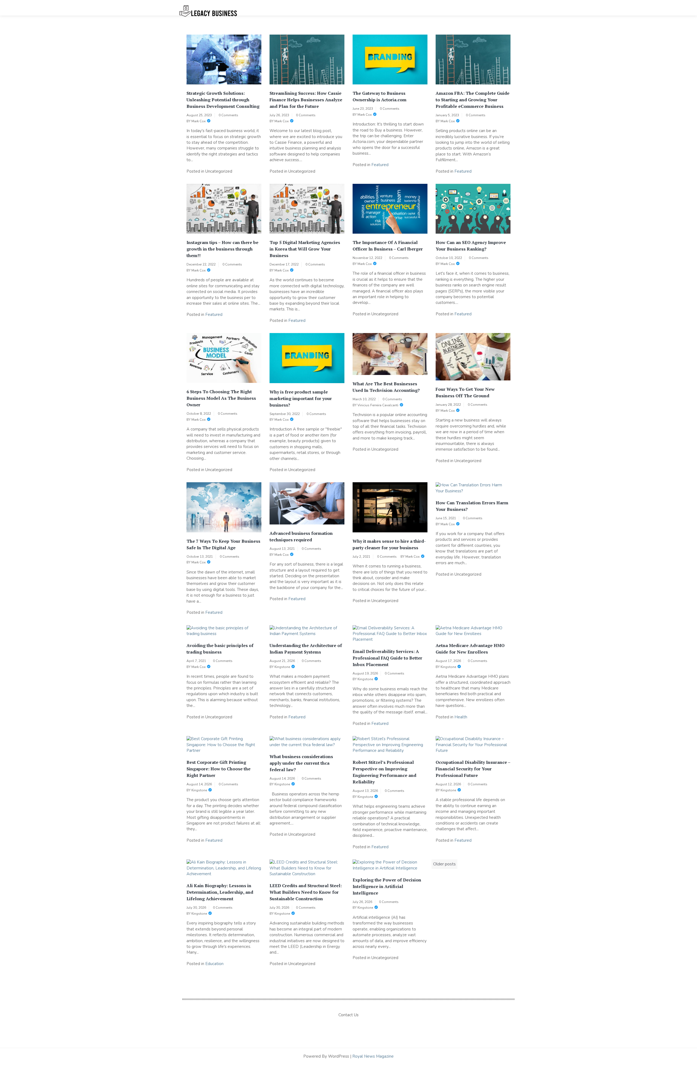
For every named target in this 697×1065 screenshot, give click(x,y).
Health (460, 717)
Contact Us (348, 1015)
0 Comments (228, 115)
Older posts (444, 864)
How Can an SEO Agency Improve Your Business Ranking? (471, 245)
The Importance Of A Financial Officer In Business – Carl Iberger (388, 245)
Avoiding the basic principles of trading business (220, 648)
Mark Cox (198, 121)
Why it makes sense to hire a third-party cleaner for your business (389, 544)
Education (214, 963)
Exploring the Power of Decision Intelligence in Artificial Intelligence (387, 886)
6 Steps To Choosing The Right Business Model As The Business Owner (221, 398)
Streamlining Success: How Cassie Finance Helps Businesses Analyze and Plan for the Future (306, 99)
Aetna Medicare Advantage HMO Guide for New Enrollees (470, 648)
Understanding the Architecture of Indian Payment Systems (306, 648)
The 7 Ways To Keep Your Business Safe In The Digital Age (223, 544)
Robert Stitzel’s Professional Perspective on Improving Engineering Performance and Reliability (384, 772)
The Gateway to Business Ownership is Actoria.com (379, 96)
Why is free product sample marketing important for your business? (301, 398)
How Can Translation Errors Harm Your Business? (472, 506)
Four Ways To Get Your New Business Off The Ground (465, 392)
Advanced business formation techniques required (301, 536)
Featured (380, 164)
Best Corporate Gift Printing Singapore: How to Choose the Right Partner (218, 768)
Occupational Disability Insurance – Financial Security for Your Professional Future (473, 768)
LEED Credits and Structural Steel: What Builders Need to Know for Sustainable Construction (306, 892)
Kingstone (282, 667)
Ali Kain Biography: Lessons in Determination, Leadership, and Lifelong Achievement (220, 892)
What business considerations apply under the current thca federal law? (301, 763)
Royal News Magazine (373, 1056)
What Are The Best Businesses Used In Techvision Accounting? (386, 387)
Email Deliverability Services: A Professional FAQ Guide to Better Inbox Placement (387, 657)
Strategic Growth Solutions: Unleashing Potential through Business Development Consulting (223, 99)
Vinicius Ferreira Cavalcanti (377, 405)
